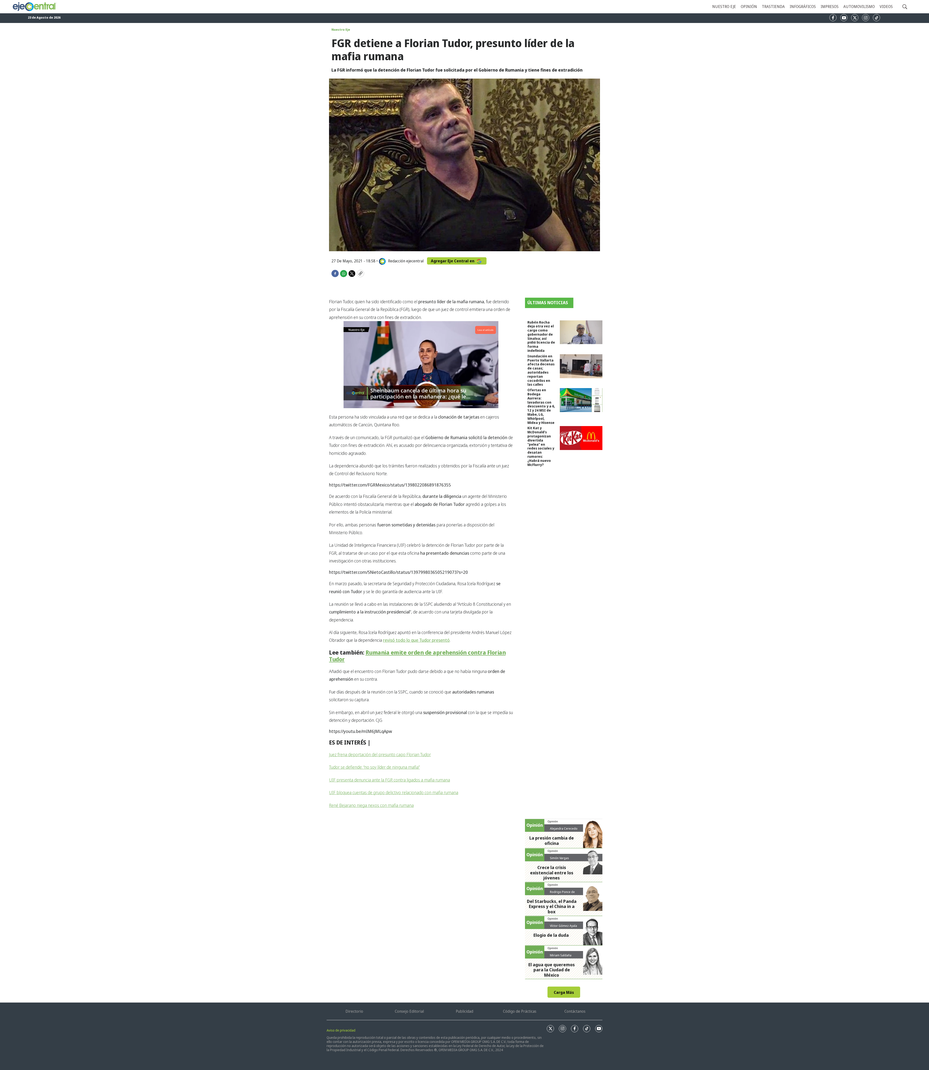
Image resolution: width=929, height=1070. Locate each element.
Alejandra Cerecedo (563, 828)
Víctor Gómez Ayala (563, 925)
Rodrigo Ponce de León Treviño (562, 894)
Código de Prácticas (519, 1011)
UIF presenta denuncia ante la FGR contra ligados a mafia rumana (389, 780)
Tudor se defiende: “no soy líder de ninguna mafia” (374, 767)
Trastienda (773, 6)
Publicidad (464, 1011)
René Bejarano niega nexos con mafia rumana (371, 805)
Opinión (749, 6)
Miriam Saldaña (560, 955)
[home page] (34, 7)
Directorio (354, 1011)
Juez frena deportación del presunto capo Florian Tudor (380, 754)
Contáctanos (574, 1011)
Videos (886, 6)
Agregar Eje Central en (453, 261)
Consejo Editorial (409, 1011)
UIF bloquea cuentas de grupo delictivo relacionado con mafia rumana (393, 792)
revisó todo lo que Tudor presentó (416, 640)
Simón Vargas (559, 858)
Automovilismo (859, 6)
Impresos (830, 6)
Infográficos (803, 6)
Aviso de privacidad (341, 1030)
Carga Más (564, 992)
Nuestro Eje (340, 29)
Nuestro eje (724, 6)
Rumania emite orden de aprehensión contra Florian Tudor (417, 656)
